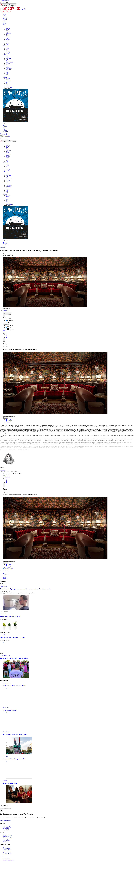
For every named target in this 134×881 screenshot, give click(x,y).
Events (4, 20)
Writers (4, 15)
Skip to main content (4, 0)
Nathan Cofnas (3, 586)
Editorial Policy (6, 829)
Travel (7, 70)
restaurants (5, 578)
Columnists (8, 81)
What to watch (9, 68)
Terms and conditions (7, 837)
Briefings (5, 19)
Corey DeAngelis (7, 683)
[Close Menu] (1, 136)
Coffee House (6, 45)
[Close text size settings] (4, 316)
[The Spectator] (12, 9)
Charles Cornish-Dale (5, 655)
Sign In (22, 9)
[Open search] (1, 134)
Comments (7, 332)
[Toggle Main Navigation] (1, 9)
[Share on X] (6, 336)
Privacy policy (6, 836)
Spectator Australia (7, 847)
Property (7, 72)
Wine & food (8, 69)
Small (10, 318)
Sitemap (4, 841)
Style (7, 74)
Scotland (7, 53)
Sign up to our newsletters (8, 860)
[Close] (1, 810)
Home (4, 14)
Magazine (8, 32)
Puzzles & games (9, 87)
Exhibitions (8, 58)
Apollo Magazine (6, 848)
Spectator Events (6, 852)
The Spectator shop (7, 849)
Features (7, 79)
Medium (11, 320)
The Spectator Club (7, 853)
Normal (10, 327)
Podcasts (5, 18)
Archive (4, 23)
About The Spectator (7, 835)
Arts (6, 55)
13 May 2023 (5, 310)
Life (4, 65)
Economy (8, 52)
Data (7, 50)
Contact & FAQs (6, 826)
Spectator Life (6, 243)
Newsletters (5, 17)
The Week (8, 78)
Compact (11, 325)
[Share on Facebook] (6, 334)
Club (4, 22)
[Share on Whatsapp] (6, 337)
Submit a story (6, 828)
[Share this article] (4, 339)
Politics (7, 27)
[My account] (25, 9)
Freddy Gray (5, 707)
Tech (7, 30)
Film (7, 59)
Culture (7, 29)
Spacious (12, 329)
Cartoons (8, 86)
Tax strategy (5, 839)
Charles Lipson (6, 731)
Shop (4, 24)
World (7, 49)
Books (7, 57)
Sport (7, 73)
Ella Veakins (3, 614)
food (4, 576)
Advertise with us (7, 827)
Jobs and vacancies (7, 840)
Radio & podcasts (9, 62)
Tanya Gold (2, 470)
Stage (7, 64)
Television (8, 63)
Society (7, 48)
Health (7, 76)
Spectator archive (6, 850)
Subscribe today (6, 858)
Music (7, 60)
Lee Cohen (5, 756)
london (4, 577)
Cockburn (8, 28)
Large (11, 322)
